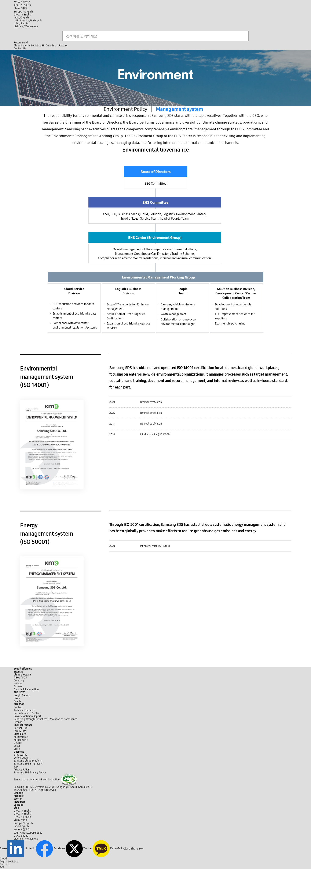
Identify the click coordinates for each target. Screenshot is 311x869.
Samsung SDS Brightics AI (29, 763)
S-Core (18, 742)
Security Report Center (26, 713)
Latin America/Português (28, 20)
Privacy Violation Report (27, 716)
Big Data (46, 45)
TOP (2, 867)
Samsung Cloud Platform (28, 760)
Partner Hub (21, 728)
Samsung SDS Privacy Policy (30, 772)
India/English (21, 17)
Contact (18, 707)
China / (21, 8)
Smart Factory (59, 45)
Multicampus (21, 736)
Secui (17, 745)
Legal (32, 779)
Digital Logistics (9, 861)
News (17, 698)
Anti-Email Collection (47, 779)
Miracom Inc (21, 739)
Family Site (20, 731)
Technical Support (24, 710)
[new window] (68, 779)
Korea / (22, 1)
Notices (18, 683)
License (18, 722)
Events (17, 701)
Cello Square (21, 757)
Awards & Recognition (26, 689)
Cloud (17, 45)
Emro (17, 748)
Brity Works (20, 754)
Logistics (36, 45)
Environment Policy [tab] (125, 109)
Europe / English (23, 11)
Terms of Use (21, 779)
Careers (18, 686)
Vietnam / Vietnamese (26, 26)
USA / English (21, 23)
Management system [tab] (179, 109)
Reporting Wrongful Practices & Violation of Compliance (45, 719)
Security (25, 45)
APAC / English (22, 5)
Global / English (23, 14)
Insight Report (22, 695)
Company (19, 680)
